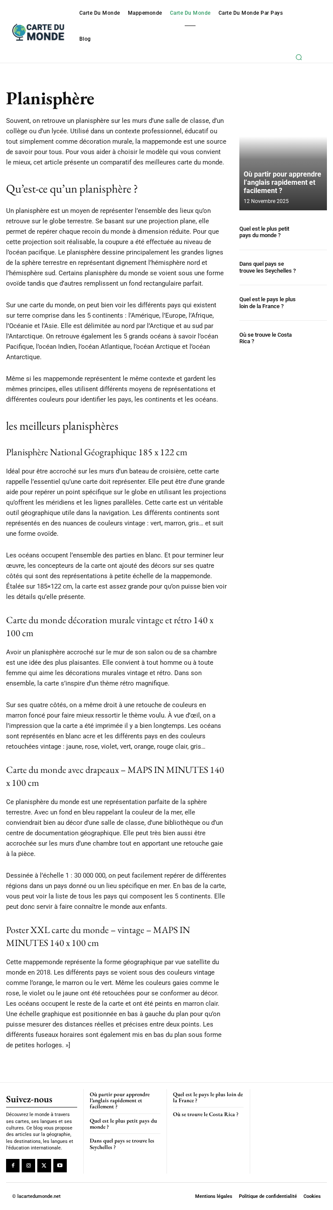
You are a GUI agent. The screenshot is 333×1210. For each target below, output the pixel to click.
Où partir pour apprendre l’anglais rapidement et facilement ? (282, 182)
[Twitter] (44, 1165)
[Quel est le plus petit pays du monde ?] (313, 232)
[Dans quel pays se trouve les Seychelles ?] (313, 267)
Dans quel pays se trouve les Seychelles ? (267, 267)
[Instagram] (28, 1165)
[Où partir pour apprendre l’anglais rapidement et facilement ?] (283, 149)
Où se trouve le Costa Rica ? (265, 338)
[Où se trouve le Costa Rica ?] (313, 338)
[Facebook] (13, 1165)
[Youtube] (60, 1165)
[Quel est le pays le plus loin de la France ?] (313, 303)
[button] (299, 57)
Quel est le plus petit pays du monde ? (264, 232)
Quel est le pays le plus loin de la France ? (267, 302)
